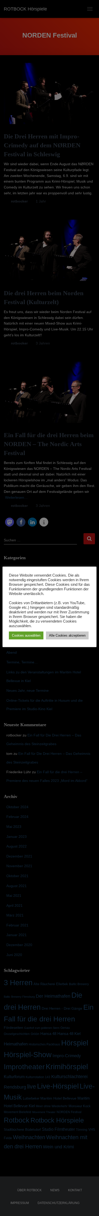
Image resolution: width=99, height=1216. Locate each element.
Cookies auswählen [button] (26, 635)
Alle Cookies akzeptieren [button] (67, 635)
